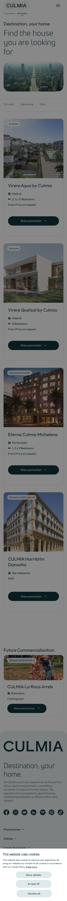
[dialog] (33, 875)
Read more (31, 867)
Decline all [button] (34, 893)
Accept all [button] (33, 883)
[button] (33, 873)
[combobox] (62, 853)
